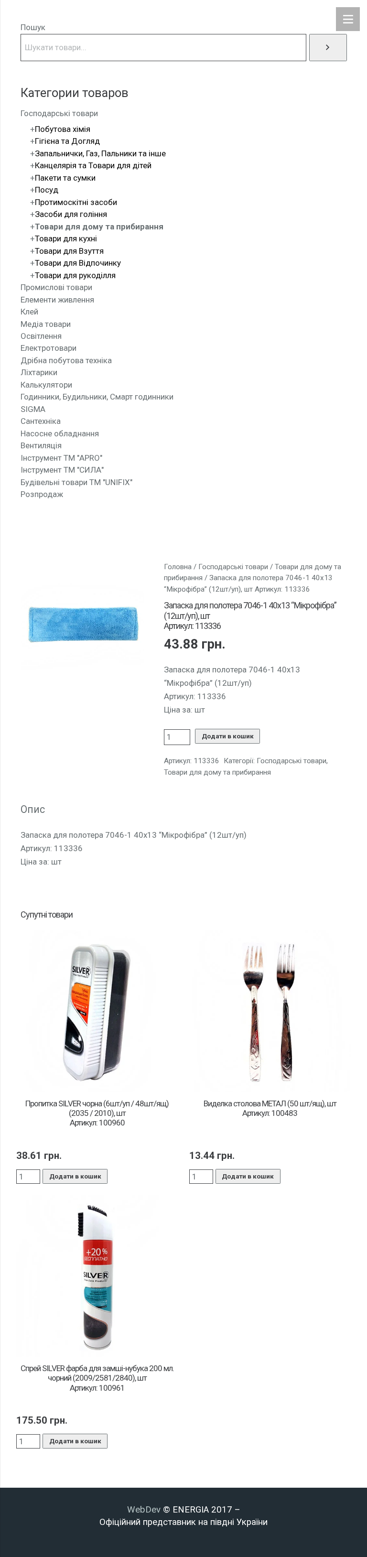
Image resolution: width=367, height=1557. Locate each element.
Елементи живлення (57, 299)
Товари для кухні (66, 238)
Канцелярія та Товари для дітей (93, 165)
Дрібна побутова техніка (66, 360)
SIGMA (33, 409)
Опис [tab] (33, 809)
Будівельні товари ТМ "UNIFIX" (76, 482)
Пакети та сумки (65, 178)
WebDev (145, 1509)
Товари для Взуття (69, 251)
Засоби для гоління (71, 214)
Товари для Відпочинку (78, 263)
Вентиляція (41, 445)
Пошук (33, 27)
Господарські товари (233, 566)
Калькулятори (46, 384)
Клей (29, 311)
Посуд (46, 190)
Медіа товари (46, 324)
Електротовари (48, 348)
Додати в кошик (228, 736)
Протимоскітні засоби (76, 202)
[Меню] (348, 19)
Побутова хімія (62, 129)
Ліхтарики (39, 372)
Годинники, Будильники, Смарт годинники (97, 396)
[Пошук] (328, 47)
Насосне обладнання (60, 433)
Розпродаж (42, 494)
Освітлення (41, 336)
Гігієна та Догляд (67, 141)
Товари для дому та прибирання (217, 772)
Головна (178, 566)
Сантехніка (41, 421)
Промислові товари (56, 287)
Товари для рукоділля (75, 275)
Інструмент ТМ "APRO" (61, 458)
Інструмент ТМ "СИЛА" (62, 470)
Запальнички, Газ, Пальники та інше (100, 153)
